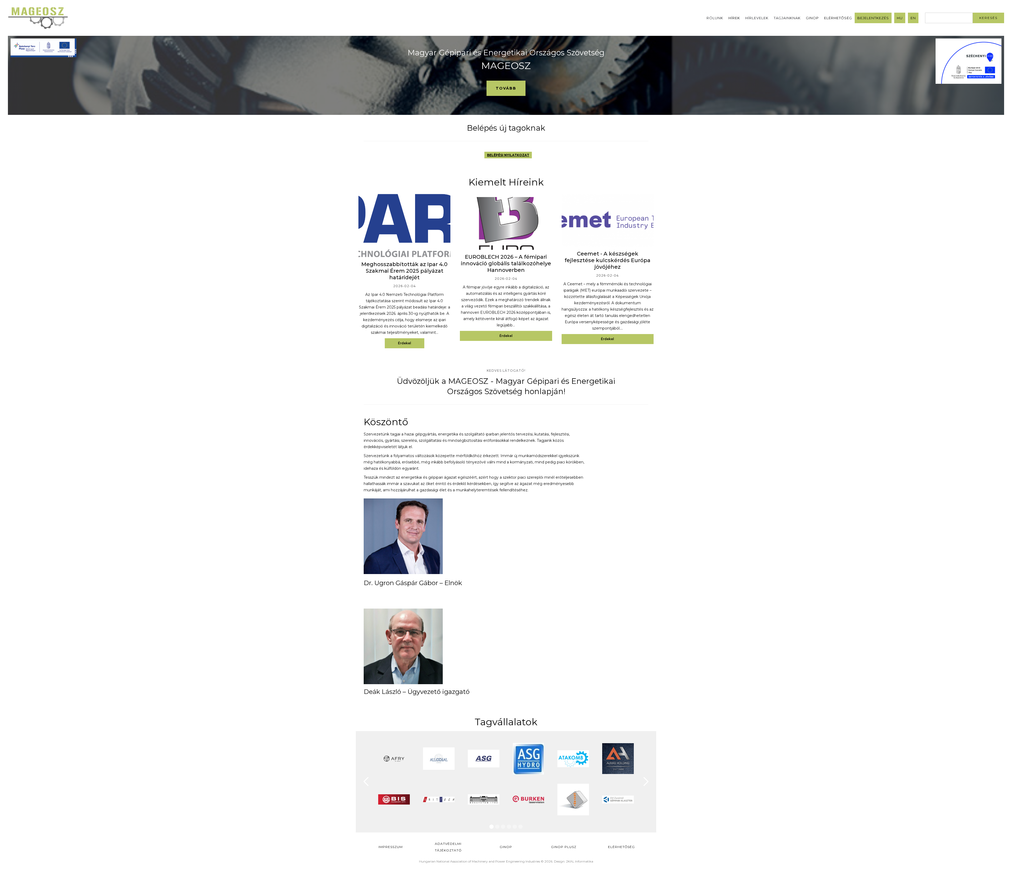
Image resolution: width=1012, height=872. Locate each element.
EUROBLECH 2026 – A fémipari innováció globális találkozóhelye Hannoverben (506, 263)
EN (913, 18)
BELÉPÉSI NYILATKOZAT (508, 155)
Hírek (734, 18)
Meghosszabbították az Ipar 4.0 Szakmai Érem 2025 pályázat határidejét (404, 271)
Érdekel (404, 343)
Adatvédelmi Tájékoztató (448, 847)
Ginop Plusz (563, 847)
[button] (366, 781)
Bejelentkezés (873, 18)
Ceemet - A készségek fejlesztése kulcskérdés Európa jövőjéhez (607, 260)
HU (900, 18)
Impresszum (390, 847)
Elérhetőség (838, 18)
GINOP (812, 18)
